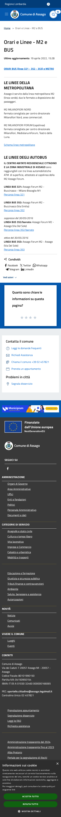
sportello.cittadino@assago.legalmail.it (29, 691)
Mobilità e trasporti (18, 557)
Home (7, 28)
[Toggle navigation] (6, 14)
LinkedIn (29, 269)
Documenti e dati (16, 515)
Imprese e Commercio (19, 547)
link (13, 789)
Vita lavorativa (15, 542)
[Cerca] (54, 14)
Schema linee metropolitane (19, 145)
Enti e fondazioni (16, 499)
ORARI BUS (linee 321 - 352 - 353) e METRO (29, 69)
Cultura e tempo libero (19, 536)
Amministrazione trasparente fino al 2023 (30, 747)
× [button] (57, 764)
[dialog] (30, 788)
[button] (30, 811)
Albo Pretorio (14, 752)
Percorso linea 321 (14, 194)
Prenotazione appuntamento (23, 710)
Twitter (27, 265)
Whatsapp (41, 265)
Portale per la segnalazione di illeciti (27, 758)
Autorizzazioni (15, 599)
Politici (11, 505)
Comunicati (13, 621)
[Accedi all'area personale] (48, 4)
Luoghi (11, 641)
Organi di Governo (17, 484)
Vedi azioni (8, 277)
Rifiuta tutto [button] (30, 804)
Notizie (11, 615)
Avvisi (10, 626)
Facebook (13, 265)
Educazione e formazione (21, 573)
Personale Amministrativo (21, 510)
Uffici (10, 494)
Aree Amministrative (19, 489)
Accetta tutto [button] (30, 796)
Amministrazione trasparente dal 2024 (28, 742)
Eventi (11, 646)
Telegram (14, 269)
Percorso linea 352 (14, 210)
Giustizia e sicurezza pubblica (23, 578)
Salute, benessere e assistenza (24, 594)
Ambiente (12, 589)
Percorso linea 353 (14, 249)
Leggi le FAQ (14, 721)
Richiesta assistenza (18, 726)
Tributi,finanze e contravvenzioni (25, 584)
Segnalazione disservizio (20, 716)
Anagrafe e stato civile (19, 531)
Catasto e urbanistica (19, 552)
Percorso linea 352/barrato (19, 230)
